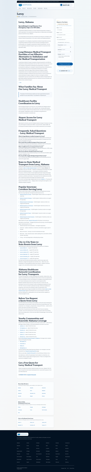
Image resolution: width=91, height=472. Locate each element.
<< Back (20, 82)
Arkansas (37, 442)
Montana (66, 451)
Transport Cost (63, 468)
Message (61, 54)
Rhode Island (19, 459)
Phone (59, 32)
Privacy (68, 66)
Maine (57, 448)
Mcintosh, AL (22, 336)
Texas (31, 409)
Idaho (47, 445)
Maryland (66, 448)
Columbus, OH (32, 425)
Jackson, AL (22, 325)
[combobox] (65, 47)
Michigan (28, 451)
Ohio (19, 412)
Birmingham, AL (23, 341)
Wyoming (66, 462)
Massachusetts (19, 451)
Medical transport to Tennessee (26, 205)
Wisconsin (57, 462)
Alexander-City (32, 393)
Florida (19, 407)
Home (20, 8)
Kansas (28, 448)
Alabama (18, 442)
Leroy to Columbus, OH (24, 256)
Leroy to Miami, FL (23, 247)
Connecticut (67, 442)
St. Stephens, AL (23, 328)
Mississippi (44, 407)
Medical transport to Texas (25, 213)
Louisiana (47, 448)
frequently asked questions (31, 351)
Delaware (18, 445)
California (47, 442)
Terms (70, 66)
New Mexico (58, 453)
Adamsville (44, 387)
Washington (38, 462)
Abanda (19, 387)
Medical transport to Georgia (26, 198)
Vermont (18, 462)
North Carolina (44, 409)
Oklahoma (47, 456)
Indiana (66, 445)
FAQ (68, 468)
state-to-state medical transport (30, 168)
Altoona (43, 396)
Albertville (19, 393)
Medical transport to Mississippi (26, 202)
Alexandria (44, 393)
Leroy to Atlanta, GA (24, 250)
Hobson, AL (22, 332)
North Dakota (29, 456)
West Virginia (48, 462)
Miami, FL (19, 422)
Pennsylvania (67, 456)
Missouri (57, 451)
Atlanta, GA (32, 422)
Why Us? (24, 8)
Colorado (57, 442)
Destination (61, 49)
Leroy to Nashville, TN (24, 254)
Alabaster (43, 390)
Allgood (31, 396)
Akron (31, 390)
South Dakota (38, 459)
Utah (66, 459)
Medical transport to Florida (25, 194)
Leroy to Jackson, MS (24, 252)
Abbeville (31, 387)
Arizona (28, 442)
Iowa (17, 448)
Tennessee (20, 409)
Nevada (28, 453)
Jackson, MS (44, 422)
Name (59, 27)
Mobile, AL (43, 179)
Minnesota (38, 451)
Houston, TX (44, 425)
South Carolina (29, 459)
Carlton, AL (22, 334)
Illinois (57, 445)
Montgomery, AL (23, 347)
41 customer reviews (24, 16)
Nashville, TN (20, 425)
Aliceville (19, 396)
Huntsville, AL (23, 343)
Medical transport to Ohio (25, 209)
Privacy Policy (72, 468)
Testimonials (40, 8)
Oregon (57, 456)
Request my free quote (65, 63)
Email (59, 37)
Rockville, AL (22, 330)
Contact (34, 8)
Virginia (28, 462)
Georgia (31, 407)
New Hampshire (39, 453)
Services (45, 8)
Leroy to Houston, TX (24, 258)
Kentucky (37, 448)
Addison (19, 390)
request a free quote (33, 220)
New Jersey (48, 453)
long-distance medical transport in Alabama (30, 338)
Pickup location (62, 44)
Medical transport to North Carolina (27, 216)
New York (66, 453)
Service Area (29, 8)
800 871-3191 (23, 374)
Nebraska (18, 453)
